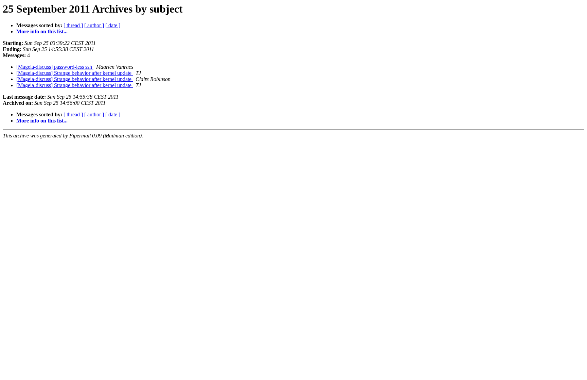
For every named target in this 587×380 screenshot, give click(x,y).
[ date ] (112, 25)
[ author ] (94, 25)
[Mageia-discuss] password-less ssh (54, 67)
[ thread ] (73, 25)
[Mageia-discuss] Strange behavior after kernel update (74, 73)
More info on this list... (42, 31)
